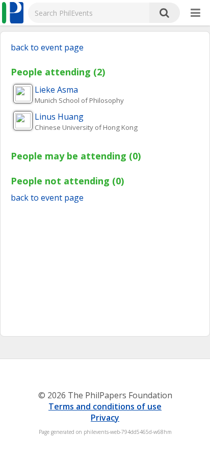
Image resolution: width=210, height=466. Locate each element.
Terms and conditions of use (105, 406)
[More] (195, 13)
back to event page (47, 47)
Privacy (105, 417)
